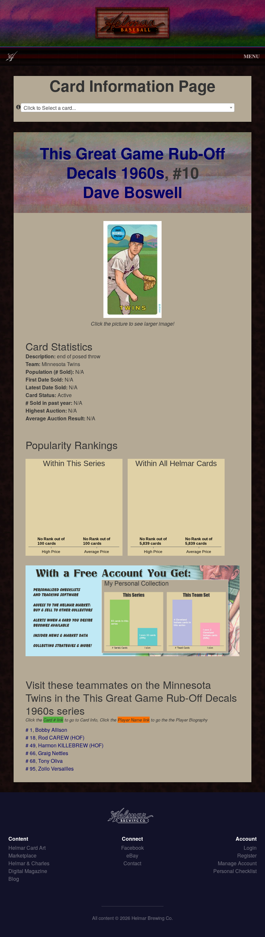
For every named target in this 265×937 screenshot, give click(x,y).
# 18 (31, 737)
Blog (13, 878)
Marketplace (22, 855)
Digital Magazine (27, 871)
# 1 (29, 729)
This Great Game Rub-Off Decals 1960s (132, 163)
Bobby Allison (51, 729)
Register (247, 855)
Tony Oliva (50, 760)
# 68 (31, 760)
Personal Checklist (235, 871)
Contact (132, 863)
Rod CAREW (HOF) (61, 737)
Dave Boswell (132, 192)
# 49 (31, 745)
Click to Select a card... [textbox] (50, 107)
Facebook (132, 847)
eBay (132, 855)
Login (250, 847)
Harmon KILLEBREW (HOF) (70, 745)
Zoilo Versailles (56, 768)
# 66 (31, 753)
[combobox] (128, 107)
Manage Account (237, 863)
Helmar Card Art (27, 847)
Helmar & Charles (28, 863)
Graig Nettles (53, 753)
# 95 (31, 768)
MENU (252, 56)
